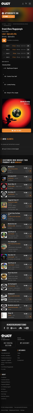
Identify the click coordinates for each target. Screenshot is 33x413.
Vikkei (14, 251)
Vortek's (15, 237)
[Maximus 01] (4, 170)
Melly (15, 301)
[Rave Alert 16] (4, 257)
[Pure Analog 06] (4, 246)
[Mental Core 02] (4, 226)
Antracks (11, 178)
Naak (18, 301)
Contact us (3, 398)
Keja (10, 309)
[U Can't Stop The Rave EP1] (4, 217)
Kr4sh (13, 290)
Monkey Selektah (12, 207)
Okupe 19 (10, 313)
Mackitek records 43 (13, 305)
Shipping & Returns (5, 382)
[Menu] (30, 3)
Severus (10, 278)
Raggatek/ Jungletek (6, 360)
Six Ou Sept (14, 278)
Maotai (10, 205)
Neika (13, 220)
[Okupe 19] (4, 315)
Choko (13, 267)
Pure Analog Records (14, 243)
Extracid (17, 267)
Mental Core (11, 226)
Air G (10, 267)
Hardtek (9, 170)
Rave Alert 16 (11, 255)
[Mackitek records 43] (4, 307)
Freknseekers (17, 288)
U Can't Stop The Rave (14, 216)
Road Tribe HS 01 (12, 273)
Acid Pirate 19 (12, 263)
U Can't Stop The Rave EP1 (14, 213)
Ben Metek (11, 317)
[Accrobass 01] (4, 194)
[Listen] (28, 46)
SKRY (17, 209)
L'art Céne (10, 251)
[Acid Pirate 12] (4, 235)
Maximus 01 (11, 166)
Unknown (11, 188)
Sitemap (22, 410)
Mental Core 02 (12, 224)
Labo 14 (11, 172)
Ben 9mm (11, 301)
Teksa (10, 228)
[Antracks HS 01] (4, 178)
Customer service (5, 379)
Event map (3, 394)
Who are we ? (4, 391)
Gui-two (9, 290)
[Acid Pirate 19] (4, 266)
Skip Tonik (10, 280)
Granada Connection (13, 249)
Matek (16, 276)
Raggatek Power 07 (13, 200)
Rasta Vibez (11, 186)
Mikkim (14, 205)
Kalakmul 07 (11, 294)
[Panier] (26, 3)
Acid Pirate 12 (12, 232)
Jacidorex (11, 259)
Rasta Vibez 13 (12, 184)
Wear (18, 358)
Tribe (16, 194)
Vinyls (18, 353)
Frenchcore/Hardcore (6, 358)
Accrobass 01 (11, 192)
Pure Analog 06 (12, 241)
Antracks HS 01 (12, 176)
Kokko (17, 236)
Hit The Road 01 (12, 284)
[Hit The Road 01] (4, 287)
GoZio (9, 269)
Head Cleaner (12, 196)
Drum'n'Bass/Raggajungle (12, 28)
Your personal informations (20, 407)
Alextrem (11, 180)
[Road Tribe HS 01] (4, 276)
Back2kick (11, 299)
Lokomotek (10, 237)
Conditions (3, 377)
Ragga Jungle (19, 186)
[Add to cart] (4, 40)
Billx (10, 220)
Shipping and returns (14, 410)
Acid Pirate (11, 234)
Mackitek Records (13, 307)
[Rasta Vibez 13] (4, 186)
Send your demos (5, 396)
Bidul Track (11, 276)
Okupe (9, 315)
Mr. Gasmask (17, 259)
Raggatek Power (12, 202)
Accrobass (11, 194)
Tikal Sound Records (14, 296)
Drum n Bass (5, 31)
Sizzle (12, 269)
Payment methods (5, 384)
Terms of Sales (4, 410)
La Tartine (17, 290)
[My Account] (23, 3)
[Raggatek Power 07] (4, 205)
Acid (16, 257)
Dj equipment (20, 360)
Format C (11, 288)
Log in (17, 149)
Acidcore (17, 265)
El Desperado (12, 236)
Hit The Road (11, 286)
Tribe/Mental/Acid (5, 353)
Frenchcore (10, 218)
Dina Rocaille (18, 247)
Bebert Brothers (17, 299)
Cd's (18, 355)
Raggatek (10, 203)
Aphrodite (11, 36)
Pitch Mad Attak (11, 209)
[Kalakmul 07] (4, 298)
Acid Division (12, 247)
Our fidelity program (6, 386)
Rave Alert (11, 257)
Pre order (3, 369)
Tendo (14, 280)
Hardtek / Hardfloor (5, 355)
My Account (24, 343)
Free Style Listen (13, 168)
